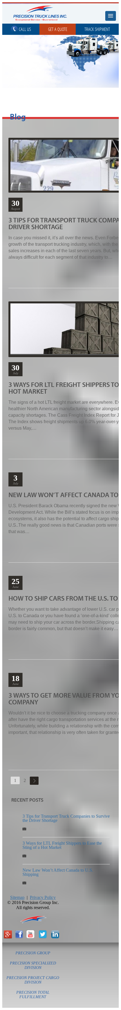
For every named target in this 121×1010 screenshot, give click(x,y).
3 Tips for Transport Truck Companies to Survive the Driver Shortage (66, 818)
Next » (34, 781)
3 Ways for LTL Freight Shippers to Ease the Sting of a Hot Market (62, 845)
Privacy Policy (43, 897)
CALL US (24, 29)
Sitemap (17, 897)
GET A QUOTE (57, 29)
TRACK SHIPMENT (97, 29)
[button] (110, 16)
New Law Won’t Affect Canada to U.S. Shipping (58, 872)
